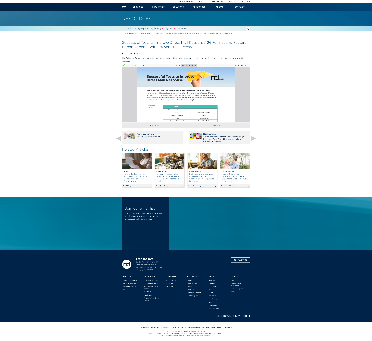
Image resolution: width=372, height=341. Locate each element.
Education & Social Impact (151, 288)
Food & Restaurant (151, 292)
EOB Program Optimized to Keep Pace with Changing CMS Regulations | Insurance (202, 177)
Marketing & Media (129, 280)
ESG (210, 290)
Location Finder (186, 1)
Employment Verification (236, 284)
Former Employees (238, 289)
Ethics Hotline (236, 280)
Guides (190, 286)
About (212, 277)
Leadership (213, 299)
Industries (149, 277)
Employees (236, 277)
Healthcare (148, 295)
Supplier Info (214, 308)
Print (124, 290)
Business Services (129, 283)
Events (211, 293)
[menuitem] (138, 8)
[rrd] (124, 7)
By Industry (156, 29)
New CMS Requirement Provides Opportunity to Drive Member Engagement (135, 177)
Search (247, 1)
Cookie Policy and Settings (159, 327)
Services (126, 277)
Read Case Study (170, 186)
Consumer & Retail (151, 283)
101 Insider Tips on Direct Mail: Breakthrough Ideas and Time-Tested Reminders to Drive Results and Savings (223, 138)
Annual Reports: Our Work (149, 135)
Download (154, 125)
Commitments (214, 286)
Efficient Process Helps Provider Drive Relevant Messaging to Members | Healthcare (168, 177)
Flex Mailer (170, 286)
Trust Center (210, 327)
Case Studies (192, 283)
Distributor (144, 327)
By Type (169, 29)
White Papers (192, 296)
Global (201, 1)
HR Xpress (235, 292)
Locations (212, 302)
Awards (212, 280)
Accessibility (228, 327)
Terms (219, 327)
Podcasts (190, 290)
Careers (232, 1)
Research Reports (194, 293)
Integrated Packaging (130, 286)
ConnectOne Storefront (171, 282)
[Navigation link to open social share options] (248, 29)
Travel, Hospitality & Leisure (151, 299)
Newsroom (213, 305)
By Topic (142, 29)
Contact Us (240, 260)
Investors (212, 296)
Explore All (182, 29)
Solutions (171, 277)
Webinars (191, 299)
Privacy (173, 327)
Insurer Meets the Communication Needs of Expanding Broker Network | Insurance (235, 177)
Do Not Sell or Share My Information (191, 327)
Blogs (189, 280)
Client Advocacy (217, 1)
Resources (128, 29)
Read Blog (137, 186)
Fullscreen (218, 125)
